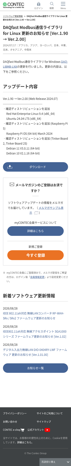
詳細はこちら (35, 231)
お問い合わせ (10, 421)
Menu (63, 8)
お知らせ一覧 (35, 368)
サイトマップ (44, 421)
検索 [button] (54, 6)
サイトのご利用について (50, 413)
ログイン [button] (39, 6)
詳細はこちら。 (25, 442)
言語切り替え (48, 461)
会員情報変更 (37, 277)
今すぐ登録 (35, 255)
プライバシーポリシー (15, 413)
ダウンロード (37, 167)
